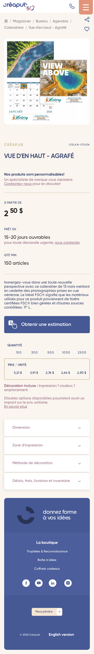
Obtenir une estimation (46, 324)
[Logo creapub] (19, 6)
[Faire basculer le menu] (86, 7)
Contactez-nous (18, 184)
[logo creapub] (26, 515)
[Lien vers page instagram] (68, 583)
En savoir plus (15, 407)
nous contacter (67, 243)
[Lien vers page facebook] (26, 583)
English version (61, 635)
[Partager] (87, 19)
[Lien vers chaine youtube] (38, 583)
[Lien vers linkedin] (52, 583)
